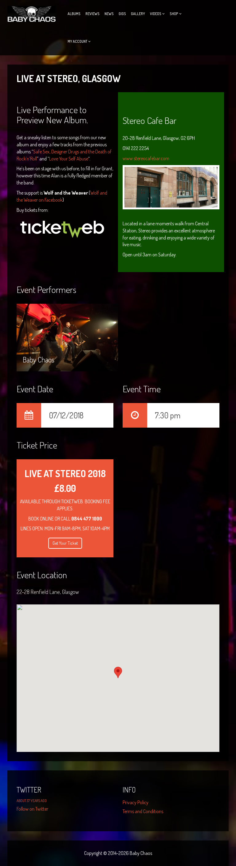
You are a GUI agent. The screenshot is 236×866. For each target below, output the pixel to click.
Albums (74, 13)
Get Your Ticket (65, 543)
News (109, 13)
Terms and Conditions (143, 811)
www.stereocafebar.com (146, 158)
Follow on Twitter (32, 809)
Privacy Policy (135, 802)
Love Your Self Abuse (68, 159)
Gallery (138, 13)
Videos (155, 13)
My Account (77, 41)
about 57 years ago (32, 800)
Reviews (92, 13)
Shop (174, 13)
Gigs (122, 13)
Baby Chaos (38, 329)
